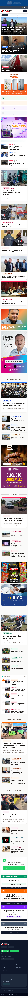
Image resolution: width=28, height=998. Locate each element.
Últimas (5, 959)
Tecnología (18, 967)
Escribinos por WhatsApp (15, 868)
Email (22, 951)
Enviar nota (5, 953)
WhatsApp (6, 951)
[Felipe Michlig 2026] (14, 352)
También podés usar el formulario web (14, 870)
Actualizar (21, 994)
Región (4, 967)
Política (4, 962)
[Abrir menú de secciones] (25, 10)
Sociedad (5, 970)
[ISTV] (14, 3)
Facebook (4, 946)
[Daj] (14, 84)
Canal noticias (15, 951)
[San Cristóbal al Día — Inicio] (6, 11)
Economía (18, 962)
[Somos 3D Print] (14, 127)
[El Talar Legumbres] (14, 572)
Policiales (5, 964)
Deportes (18, 964)
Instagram (10, 946)
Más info (5, 983)
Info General (18, 959)
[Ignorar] (26, 994)
